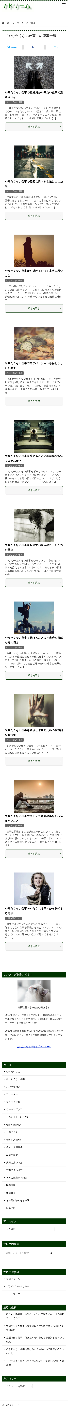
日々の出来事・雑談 (16, 1177)
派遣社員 (11, 1193)
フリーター (12, 1094)
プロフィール (13, 1279)
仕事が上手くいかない (17, 1117)
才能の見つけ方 (14, 1170)
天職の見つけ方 (14, 1162)
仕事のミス (12, 1132)
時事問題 (11, 1185)
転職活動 (11, 1208)
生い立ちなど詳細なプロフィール (34, 1046)
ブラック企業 (13, 1102)
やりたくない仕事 (14, 102)
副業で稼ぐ (12, 1155)
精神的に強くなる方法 (17, 1200)
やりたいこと (13, 1071)
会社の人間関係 (14, 1147)
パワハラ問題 (13, 1086)
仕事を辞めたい (13, 918)
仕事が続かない (14, 1124)
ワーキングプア (14, 1109)
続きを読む (34, 126)
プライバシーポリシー (17, 1286)
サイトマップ (13, 1294)
